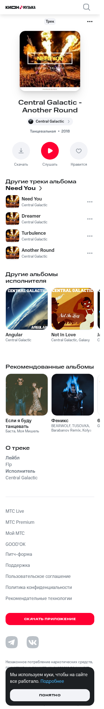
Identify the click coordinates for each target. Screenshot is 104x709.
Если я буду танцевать (19, 423)
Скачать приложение (50, 619)
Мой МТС (15, 533)
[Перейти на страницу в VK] (33, 642)
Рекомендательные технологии (39, 598)
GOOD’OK (16, 544)
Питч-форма (19, 554)
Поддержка (18, 565)
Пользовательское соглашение (38, 576)
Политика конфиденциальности (39, 587)
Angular (14, 335)
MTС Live (15, 511)
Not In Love (63, 335)
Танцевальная (43, 131)
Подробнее (52, 681)
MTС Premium (20, 522)
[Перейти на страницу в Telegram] (12, 642)
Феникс (60, 421)
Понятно (49, 695)
